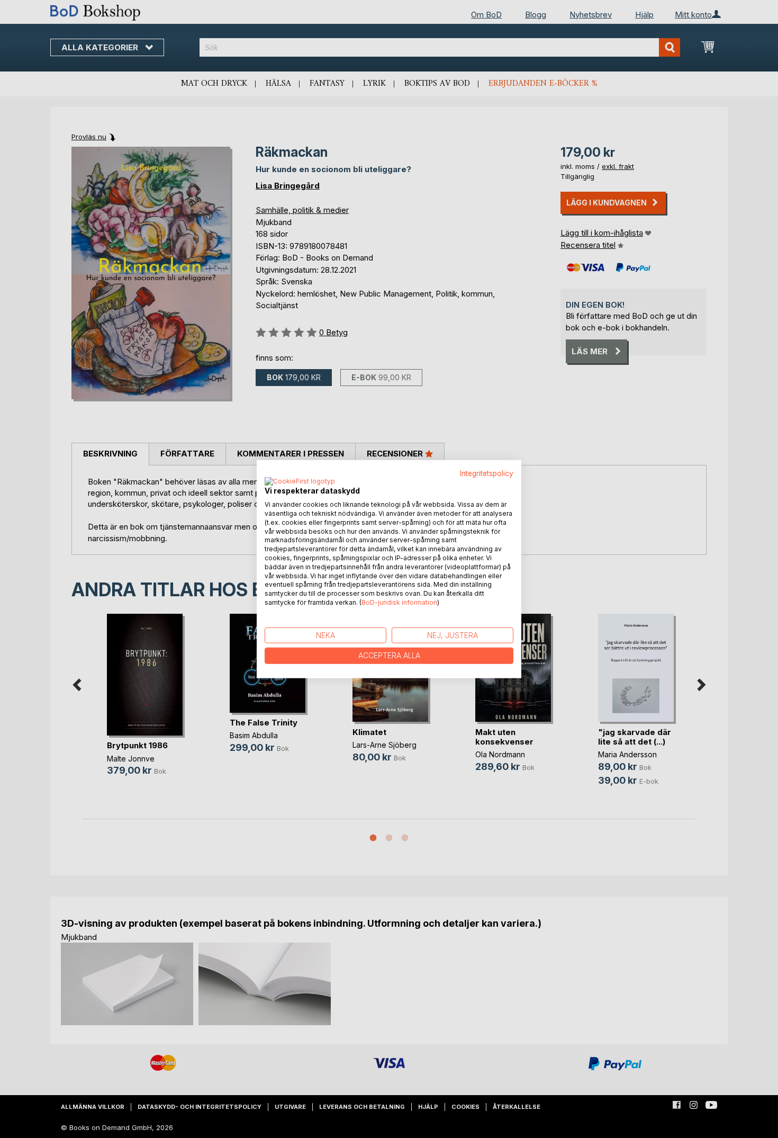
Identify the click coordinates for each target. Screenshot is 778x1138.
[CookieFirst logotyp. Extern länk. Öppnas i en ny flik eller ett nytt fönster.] (300, 482)
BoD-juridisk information (399, 602)
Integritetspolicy (486, 473)
